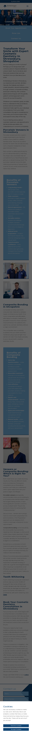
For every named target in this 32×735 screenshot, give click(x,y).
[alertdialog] (16, 718)
